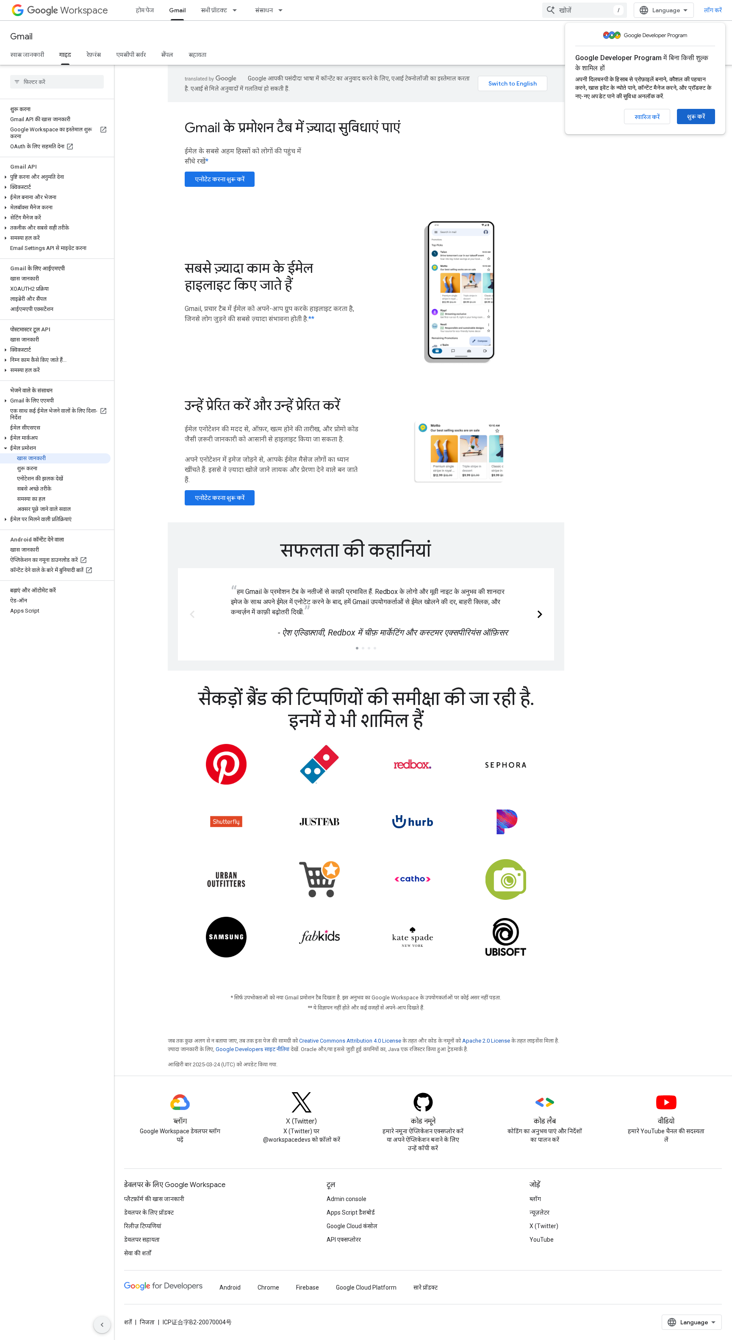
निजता (147, 1322)
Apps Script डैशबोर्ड (351, 1212)
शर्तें (128, 1322)
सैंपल (167, 54)
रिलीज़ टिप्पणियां (142, 1226)
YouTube (542, 1239)
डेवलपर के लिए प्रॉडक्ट (149, 1212)
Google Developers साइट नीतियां (252, 1049)
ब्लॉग (535, 1199)
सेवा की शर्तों (137, 1253)
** (311, 319)
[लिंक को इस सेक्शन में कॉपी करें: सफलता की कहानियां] (443, 552)
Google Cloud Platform (366, 1287)
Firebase (307, 1287)
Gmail (177, 10)
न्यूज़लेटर (539, 1212)
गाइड (65, 54)
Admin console (346, 1199)
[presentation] (366, 550)
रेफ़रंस (93, 54)
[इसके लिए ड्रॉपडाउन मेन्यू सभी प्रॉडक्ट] (237, 10)
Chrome (268, 1287)
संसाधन (264, 10)
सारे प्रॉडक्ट (425, 1287)
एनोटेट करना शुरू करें (219, 179)
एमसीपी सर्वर (131, 54)
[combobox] (584, 10)
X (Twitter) (544, 1226)
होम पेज (145, 10)
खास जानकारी (27, 54)
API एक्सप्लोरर (344, 1239)
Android (230, 1287)
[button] (55, 177)
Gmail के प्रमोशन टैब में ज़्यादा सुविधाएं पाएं (292, 127)
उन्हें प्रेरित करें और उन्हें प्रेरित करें (262, 405)
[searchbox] (57, 82)
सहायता (197, 54)
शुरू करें (696, 116)
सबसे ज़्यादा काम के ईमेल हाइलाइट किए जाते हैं (249, 277)
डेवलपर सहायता (142, 1239)
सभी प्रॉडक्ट (214, 10)
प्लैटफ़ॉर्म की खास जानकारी (154, 1199)
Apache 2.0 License (486, 1041)
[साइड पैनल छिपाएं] (102, 1324)
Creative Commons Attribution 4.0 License (350, 1041)
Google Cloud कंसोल (352, 1226)
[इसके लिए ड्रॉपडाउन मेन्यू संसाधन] (283, 10)
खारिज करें (647, 117)
